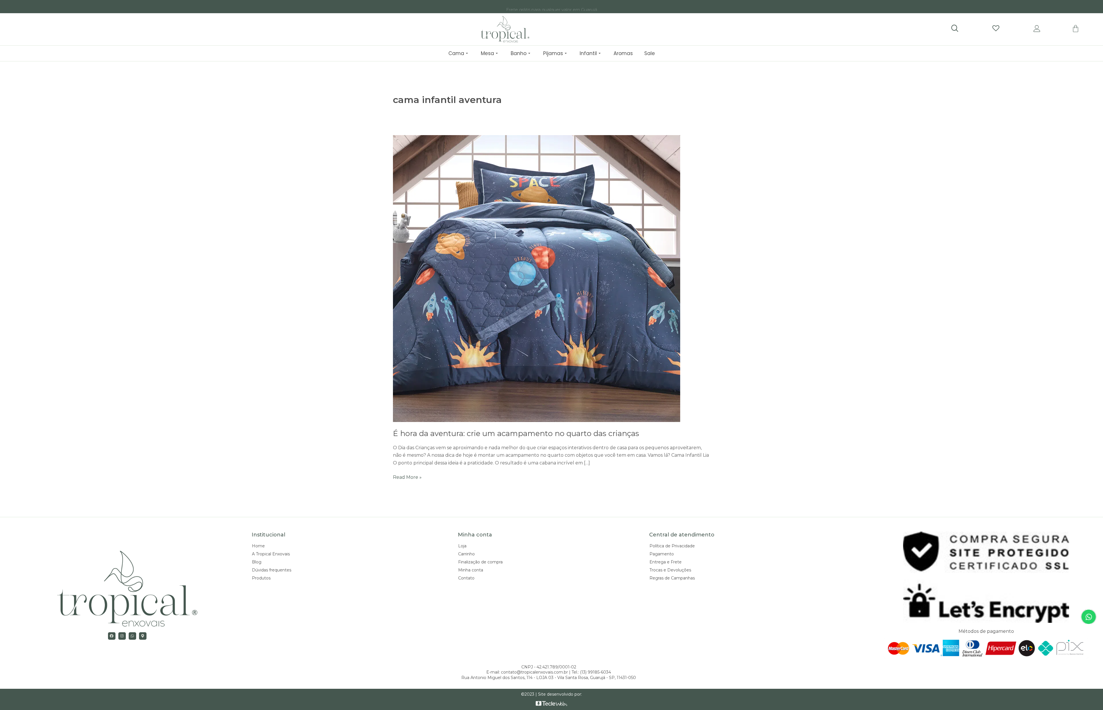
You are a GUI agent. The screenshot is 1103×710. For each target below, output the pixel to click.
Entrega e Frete (665, 562)
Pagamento (661, 554)
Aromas (623, 53)
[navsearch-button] (954, 28)
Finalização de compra (480, 562)
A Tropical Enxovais (271, 554)
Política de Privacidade (672, 545)
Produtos (261, 578)
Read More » (407, 477)
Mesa (487, 53)
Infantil (588, 53)
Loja (462, 545)
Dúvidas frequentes (271, 570)
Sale (649, 53)
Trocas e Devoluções (670, 570)
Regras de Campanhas (672, 578)
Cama (456, 53)
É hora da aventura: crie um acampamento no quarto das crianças (516, 433)
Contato (466, 578)
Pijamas (553, 53)
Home (258, 545)
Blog (256, 562)
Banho (519, 53)
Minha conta (470, 570)
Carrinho (466, 554)
